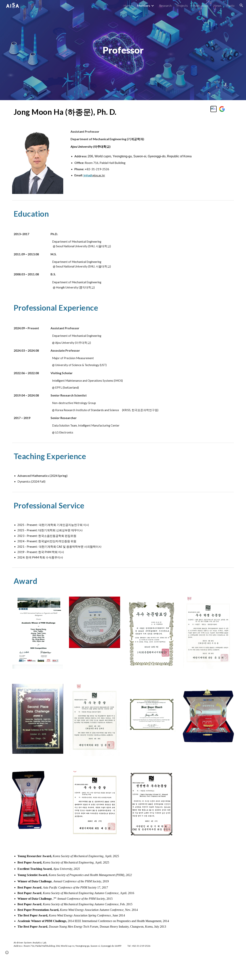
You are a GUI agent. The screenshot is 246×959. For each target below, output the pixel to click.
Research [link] (165, 5)
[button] (241, 5)
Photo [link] (230, 5)
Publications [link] (201, 5)
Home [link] (128, 5)
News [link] (217, 5)
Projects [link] (182, 5)
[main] (123, 50)
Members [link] (143, 5)
